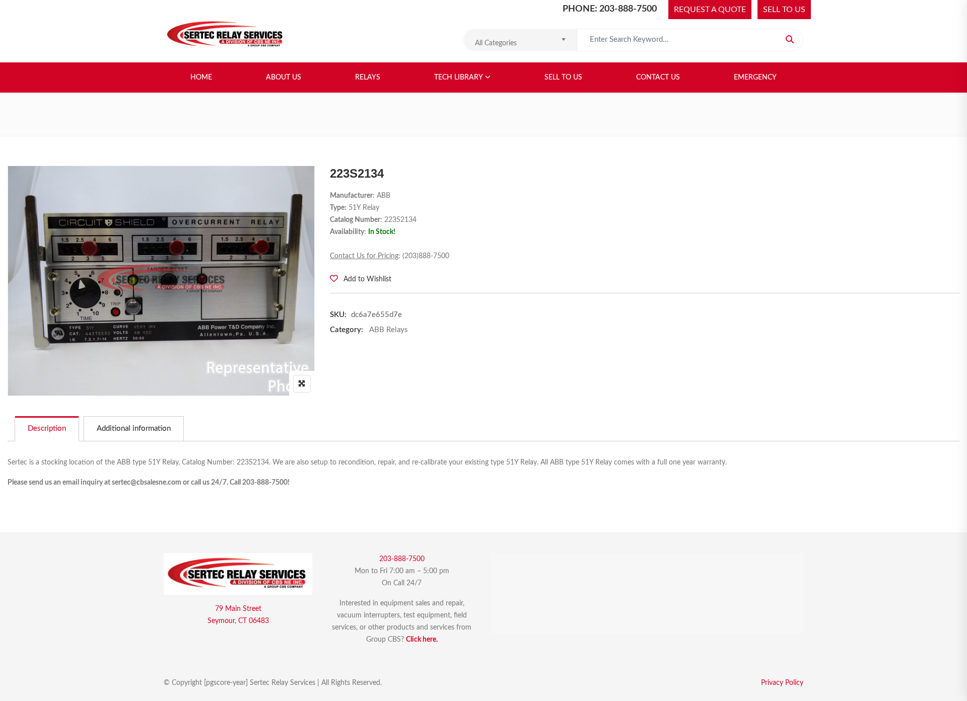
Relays (367, 77)
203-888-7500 (402, 559)
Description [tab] (47, 428)
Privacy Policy (782, 682)
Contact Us (658, 77)
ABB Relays (388, 330)
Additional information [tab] (134, 428)
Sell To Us (563, 77)
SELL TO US (784, 10)
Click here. (422, 639)
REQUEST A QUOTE (710, 10)
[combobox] (520, 40)
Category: (346, 330)
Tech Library (458, 77)
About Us (283, 77)
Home (201, 77)
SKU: (338, 315)
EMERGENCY (755, 77)
